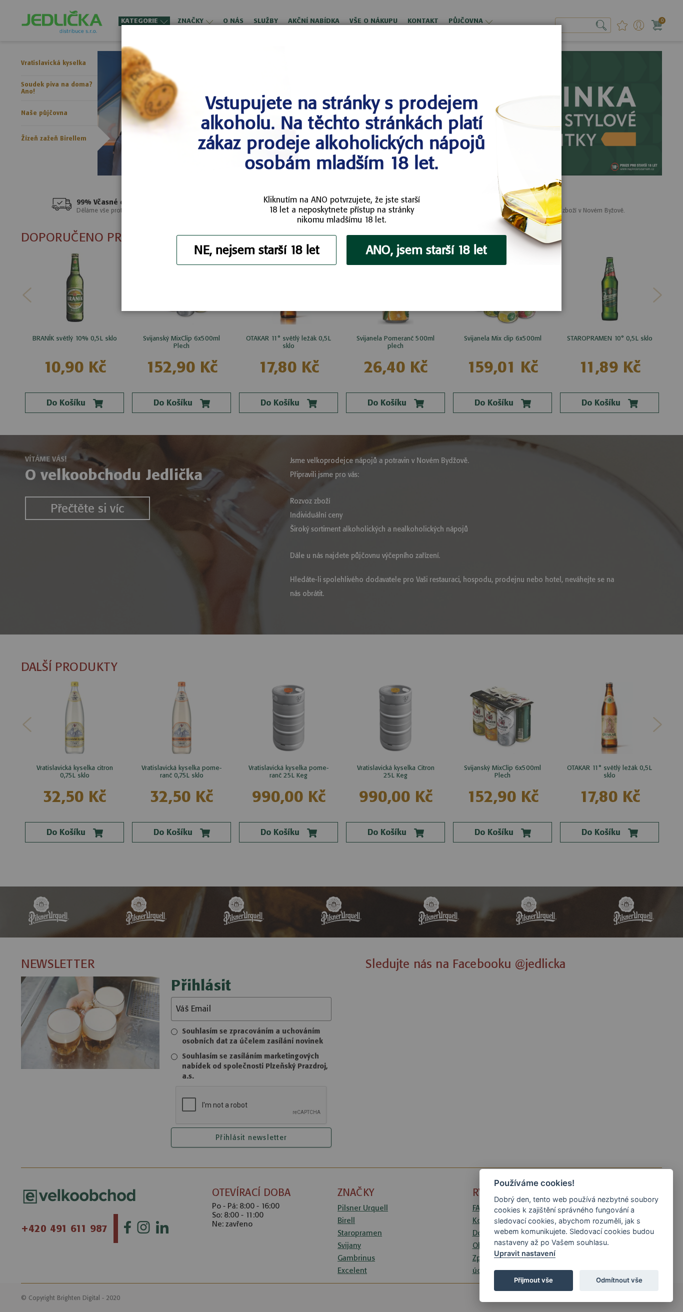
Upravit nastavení (525, 1253)
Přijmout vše (533, 1280)
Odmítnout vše (619, 1280)
